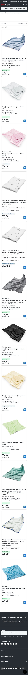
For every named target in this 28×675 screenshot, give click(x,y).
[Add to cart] (24, 74)
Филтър (3, 23)
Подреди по (21, 23)
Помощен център (23, 1)
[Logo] (5, 5)
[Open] (26, 4)
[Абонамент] (25, 633)
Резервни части (13, 1)
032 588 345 (5, 1)
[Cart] (23, 4)
